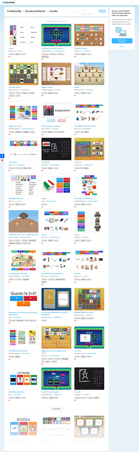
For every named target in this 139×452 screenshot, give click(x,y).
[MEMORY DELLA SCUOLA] (89, 299)
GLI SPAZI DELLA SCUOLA (18, 273)
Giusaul (19, 51)
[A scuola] (89, 378)
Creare (19, 201)
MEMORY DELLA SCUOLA (83, 312)
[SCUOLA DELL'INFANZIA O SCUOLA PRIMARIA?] (56, 299)
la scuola (77, 351)
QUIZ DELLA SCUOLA (16, 392)
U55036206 (17, 317)
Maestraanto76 (25, 237)
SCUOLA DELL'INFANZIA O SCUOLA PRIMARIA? (54, 313)
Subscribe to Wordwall (122, 41)
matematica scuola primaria (52, 48)
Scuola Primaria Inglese (50, 392)
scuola (53, 11)
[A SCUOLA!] (56, 149)
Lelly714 (85, 276)
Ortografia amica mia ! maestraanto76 (23, 235)
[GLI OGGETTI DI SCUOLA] (89, 185)
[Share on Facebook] (2, 156)
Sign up (122, 46)
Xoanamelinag (54, 165)
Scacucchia (89, 90)
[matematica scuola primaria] (56, 35)
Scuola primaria (35, 11)
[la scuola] (89, 337)
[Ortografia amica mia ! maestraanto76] (24, 221)
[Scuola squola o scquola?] (56, 112)
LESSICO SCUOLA (80, 48)
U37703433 (17, 394)
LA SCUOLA (13, 162)
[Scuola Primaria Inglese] (56, 378)
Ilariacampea (55, 355)
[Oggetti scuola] (56, 74)
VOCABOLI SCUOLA (16, 198)
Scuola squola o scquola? (51, 126)
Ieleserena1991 (55, 237)
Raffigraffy (86, 129)
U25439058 (25, 276)
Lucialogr (55, 129)
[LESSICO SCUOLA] (89, 35)
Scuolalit (86, 394)
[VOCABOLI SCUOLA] (24, 185)
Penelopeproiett (59, 51)
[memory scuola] (24, 74)
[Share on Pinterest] (2, 160)
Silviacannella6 (92, 353)
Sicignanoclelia (93, 201)
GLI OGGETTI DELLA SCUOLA (85, 126)
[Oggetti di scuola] (24, 112)
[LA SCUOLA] (24, 149)
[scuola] (24, 35)
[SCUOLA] (89, 149)
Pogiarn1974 (58, 394)
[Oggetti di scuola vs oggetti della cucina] (56, 337)
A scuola (77, 392)
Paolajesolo (21, 165)
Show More (56, 409)
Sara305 (57, 90)
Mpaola (89, 315)
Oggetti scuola (46, 87)
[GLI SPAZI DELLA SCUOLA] (24, 260)
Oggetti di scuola (15, 126)
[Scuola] (56, 185)
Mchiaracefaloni (27, 129)
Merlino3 (86, 237)
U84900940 (57, 317)
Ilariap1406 (24, 90)
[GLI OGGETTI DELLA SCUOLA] (89, 112)
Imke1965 (86, 51)
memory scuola (14, 87)
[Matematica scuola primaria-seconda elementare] (24, 299)
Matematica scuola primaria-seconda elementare (23, 313)
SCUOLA (77, 162)
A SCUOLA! (45, 162)
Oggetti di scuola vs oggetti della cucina (54, 352)
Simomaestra (54, 276)
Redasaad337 (51, 201)
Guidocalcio (26, 353)
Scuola (43, 198)
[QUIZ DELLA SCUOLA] (24, 378)
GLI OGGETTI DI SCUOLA (83, 198)
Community (14, 11)
